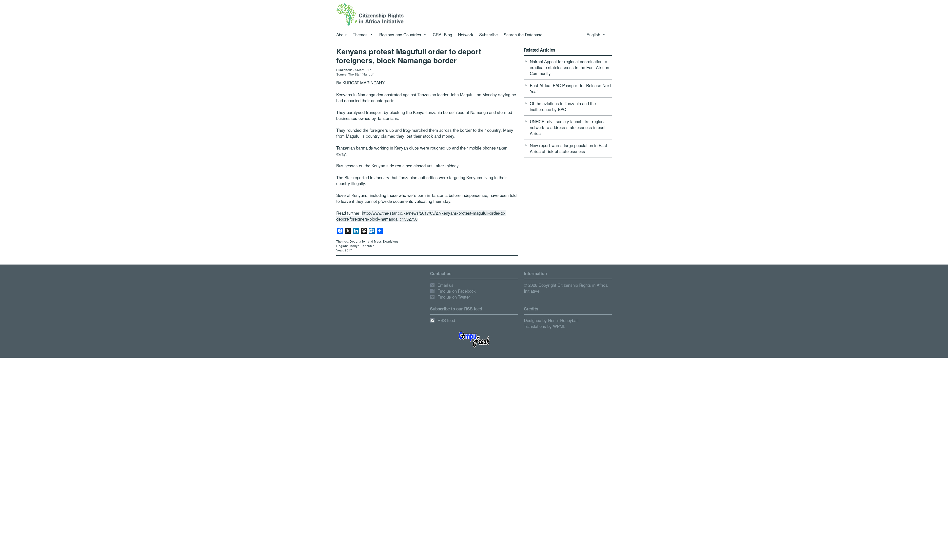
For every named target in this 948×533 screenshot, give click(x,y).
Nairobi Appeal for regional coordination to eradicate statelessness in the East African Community (569, 67)
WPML (559, 326)
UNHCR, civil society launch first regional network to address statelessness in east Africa (568, 127)
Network (465, 34)
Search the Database (523, 34)
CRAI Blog (442, 34)
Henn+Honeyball (563, 320)
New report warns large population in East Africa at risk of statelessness (568, 148)
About (341, 34)
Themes (360, 34)
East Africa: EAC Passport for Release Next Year (570, 88)
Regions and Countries (400, 34)
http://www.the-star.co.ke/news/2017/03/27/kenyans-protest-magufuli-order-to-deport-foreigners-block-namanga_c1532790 (421, 216)
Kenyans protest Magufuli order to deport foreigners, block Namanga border (408, 55)
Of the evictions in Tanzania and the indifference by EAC (563, 106)
